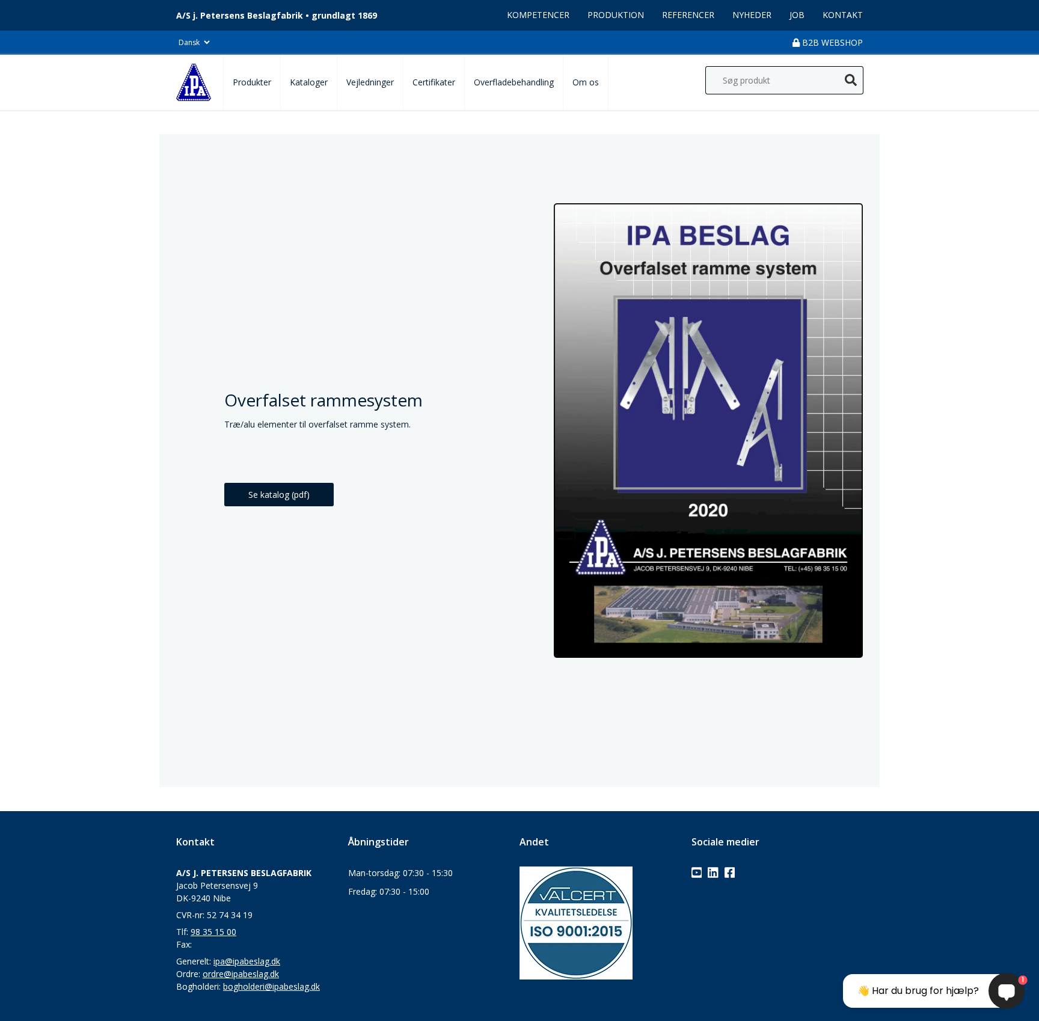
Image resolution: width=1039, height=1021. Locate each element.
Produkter (252, 82)
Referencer (688, 14)
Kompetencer (538, 14)
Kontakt (843, 14)
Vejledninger (370, 82)
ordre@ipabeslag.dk (241, 974)
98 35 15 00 (213, 931)
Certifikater (433, 82)
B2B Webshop (831, 42)
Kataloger (309, 82)
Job (797, 14)
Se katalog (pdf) (279, 494)
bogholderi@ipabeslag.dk (271, 986)
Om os (585, 82)
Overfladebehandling (514, 82)
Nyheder (751, 14)
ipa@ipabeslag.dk (246, 961)
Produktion (615, 14)
